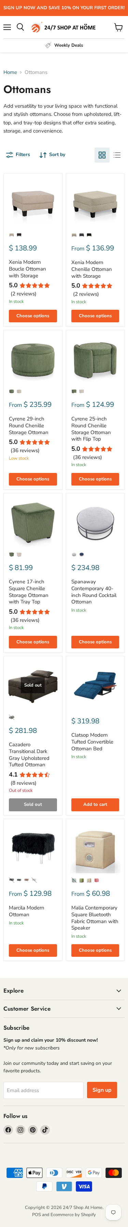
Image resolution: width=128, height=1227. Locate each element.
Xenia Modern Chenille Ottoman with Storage (91, 269)
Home (10, 72)
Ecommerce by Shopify (73, 1215)
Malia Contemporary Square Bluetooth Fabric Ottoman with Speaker (94, 917)
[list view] (117, 155)
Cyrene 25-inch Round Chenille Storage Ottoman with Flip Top (91, 428)
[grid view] (102, 155)
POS (36, 1215)
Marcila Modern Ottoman (26, 911)
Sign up (102, 1090)
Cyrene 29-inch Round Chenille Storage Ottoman (28, 425)
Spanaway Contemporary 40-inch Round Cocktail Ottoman (93, 591)
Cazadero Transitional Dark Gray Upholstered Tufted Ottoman (29, 754)
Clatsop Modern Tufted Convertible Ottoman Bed (92, 742)
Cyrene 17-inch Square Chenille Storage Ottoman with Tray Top (28, 591)
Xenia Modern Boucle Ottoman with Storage (27, 269)
